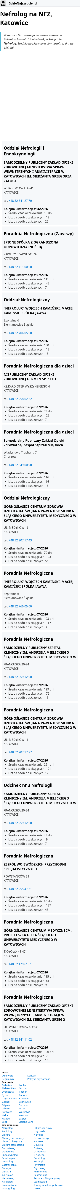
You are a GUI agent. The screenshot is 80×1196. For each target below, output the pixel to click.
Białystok (7, 1085)
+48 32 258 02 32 (20, 399)
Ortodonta (40, 1151)
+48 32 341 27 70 (20, 201)
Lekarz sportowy (43, 1128)
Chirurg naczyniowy (13, 1138)
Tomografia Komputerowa (48, 1185)
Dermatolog (8, 1148)
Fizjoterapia (8, 1158)
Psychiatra (39, 1164)
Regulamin (8, 1079)
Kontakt (31, 1075)
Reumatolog (40, 1175)
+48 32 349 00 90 (20, 465)
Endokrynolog (10, 1155)
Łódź (4, 1121)
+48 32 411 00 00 (20, 267)
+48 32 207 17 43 (20, 540)
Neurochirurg (41, 1138)
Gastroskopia (9, 1164)
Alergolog (7, 1128)
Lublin (22, 1085)
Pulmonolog (40, 1171)
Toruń (22, 1108)
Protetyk (38, 1161)
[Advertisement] (40, 96)
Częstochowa (9, 1098)
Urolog (37, 1188)
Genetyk (6, 1168)
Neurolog (39, 1141)
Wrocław (23, 1115)
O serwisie (7, 1075)
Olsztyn (23, 1088)
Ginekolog (7, 1175)
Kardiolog (7, 1181)
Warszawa (24, 1112)
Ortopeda (39, 1155)
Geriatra (6, 1171)
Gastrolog (7, 1161)
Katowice (7, 1112)
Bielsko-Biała (9, 1088)
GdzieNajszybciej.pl (22, 3)
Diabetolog (8, 1151)
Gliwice (5, 1108)
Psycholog (39, 1168)
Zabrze (22, 1118)
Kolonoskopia (9, 1185)
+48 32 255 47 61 (20, 889)
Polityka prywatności (38, 1079)
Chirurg (6, 1134)
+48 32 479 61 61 (20, 964)
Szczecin (23, 1105)
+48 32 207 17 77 (20, 752)
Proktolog (39, 1158)
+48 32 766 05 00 (20, 333)
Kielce (5, 1115)
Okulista (38, 1144)
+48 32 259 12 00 (20, 677)
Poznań (23, 1091)
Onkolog (38, 1148)
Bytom (5, 1095)
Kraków (6, 1118)
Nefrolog (39, 1134)
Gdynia (6, 1105)
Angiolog (7, 1131)
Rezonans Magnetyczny (47, 1178)
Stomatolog (40, 1181)
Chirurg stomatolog (13, 1144)
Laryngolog (8, 1188)
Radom (23, 1095)
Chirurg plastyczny (12, 1141)
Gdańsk (6, 1101)
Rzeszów (23, 1098)
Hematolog (8, 1178)
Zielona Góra (26, 1121)
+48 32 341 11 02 (20, 1039)
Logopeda (39, 1131)
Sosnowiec (25, 1101)
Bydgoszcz (8, 1091)
